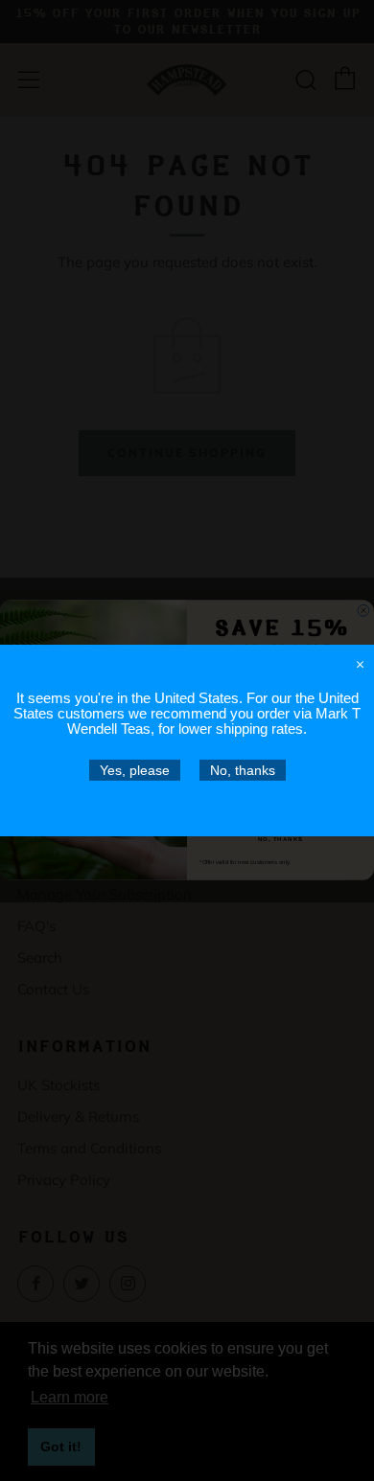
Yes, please (135, 770)
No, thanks (242, 770)
